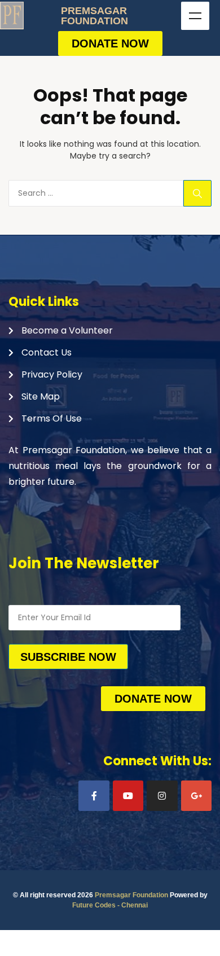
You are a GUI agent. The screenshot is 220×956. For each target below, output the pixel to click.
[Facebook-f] (93, 795)
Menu (195, 16)
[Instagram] (162, 795)
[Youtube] (128, 795)
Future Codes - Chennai (110, 905)
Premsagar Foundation (131, 895)
